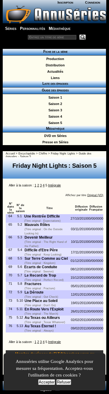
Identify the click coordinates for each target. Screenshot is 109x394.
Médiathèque (60, 28)
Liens (54, 78)
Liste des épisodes (54, 83)
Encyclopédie (26, 153)
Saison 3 (54, 110)
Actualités (54, 71)
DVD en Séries (54, 136)
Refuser (64, 382)
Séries (10, 28)
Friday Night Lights (63, 153)
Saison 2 (54, 104)
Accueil (10, 153)
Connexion (92, 2)
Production (54, 59)
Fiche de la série (54, 51)
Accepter (46, 382)
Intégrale (54, 185)
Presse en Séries (54, 142)
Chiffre (43, 153)
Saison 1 (54, 97)
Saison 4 (54, 116)
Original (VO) (95, 195)
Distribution (54, 65)
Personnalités (32, 28)
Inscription (65, 2)
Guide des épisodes (54, 90)
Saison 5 (54, 123)
